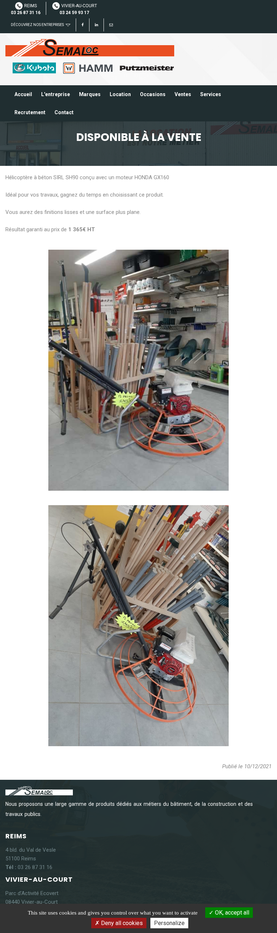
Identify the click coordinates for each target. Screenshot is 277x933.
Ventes (183, 94)
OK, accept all (231, 912)
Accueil (23, 94)
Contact (64, 112)
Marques (90, 94)
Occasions (153, 94)
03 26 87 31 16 (25, 12)
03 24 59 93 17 (74, 12)
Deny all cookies (121, 923)
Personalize (169, 923)
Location (120, 94)
